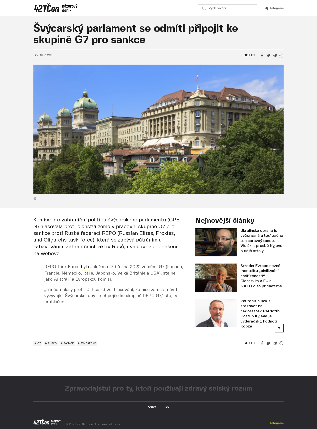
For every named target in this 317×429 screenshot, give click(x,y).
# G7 (38, 343)
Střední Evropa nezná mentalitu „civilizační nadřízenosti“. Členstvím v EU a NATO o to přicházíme (261, 276)
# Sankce (67, 343)
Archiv (152, 407)
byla (85, 267)
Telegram (276, 8)
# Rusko (51, 343)
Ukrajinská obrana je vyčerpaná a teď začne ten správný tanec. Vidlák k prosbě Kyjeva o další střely (261, 241)
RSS (166, 407)
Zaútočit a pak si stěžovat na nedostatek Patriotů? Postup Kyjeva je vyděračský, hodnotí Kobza (260, 313)
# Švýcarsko (87, 343)
